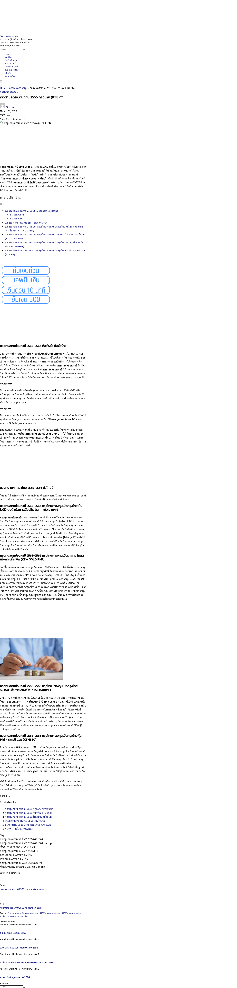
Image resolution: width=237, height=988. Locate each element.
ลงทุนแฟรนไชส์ (12, 69)
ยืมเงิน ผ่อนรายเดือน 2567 (13, 933)
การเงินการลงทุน (18, 88)
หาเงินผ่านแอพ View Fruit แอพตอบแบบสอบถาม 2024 (27, 962)
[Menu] (1, 81)
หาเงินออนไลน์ (11, 66)
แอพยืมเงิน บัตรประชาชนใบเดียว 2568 (19, 947)
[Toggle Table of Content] (2, 204)
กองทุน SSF (18, 218)
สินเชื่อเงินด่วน (11, 60)
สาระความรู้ (10, 63)
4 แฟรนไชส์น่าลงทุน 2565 (19, 828)
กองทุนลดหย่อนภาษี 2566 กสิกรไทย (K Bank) (29, 812)
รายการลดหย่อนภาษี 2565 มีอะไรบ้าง (25, 820)
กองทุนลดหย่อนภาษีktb (18, 916)
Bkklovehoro (12, 107)
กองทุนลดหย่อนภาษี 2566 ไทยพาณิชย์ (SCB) (29, 816)
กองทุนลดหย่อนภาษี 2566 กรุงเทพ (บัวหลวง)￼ (29, 809)
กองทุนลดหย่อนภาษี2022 (34, 913)
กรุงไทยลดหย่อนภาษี (14, 913)
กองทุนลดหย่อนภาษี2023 (56, 913)
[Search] (24, 49)
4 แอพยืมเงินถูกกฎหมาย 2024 (15, 977)
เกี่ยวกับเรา (9, 72)
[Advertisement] (74, 17)
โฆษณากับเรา (11, 76)
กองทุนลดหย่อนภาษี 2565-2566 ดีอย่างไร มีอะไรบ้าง (32, 210)
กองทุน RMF (18, 214)
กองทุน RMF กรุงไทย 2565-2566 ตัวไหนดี (27, 222)
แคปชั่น (8, 56)
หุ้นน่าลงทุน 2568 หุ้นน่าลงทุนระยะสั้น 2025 (28, 824)
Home (8, 53)
